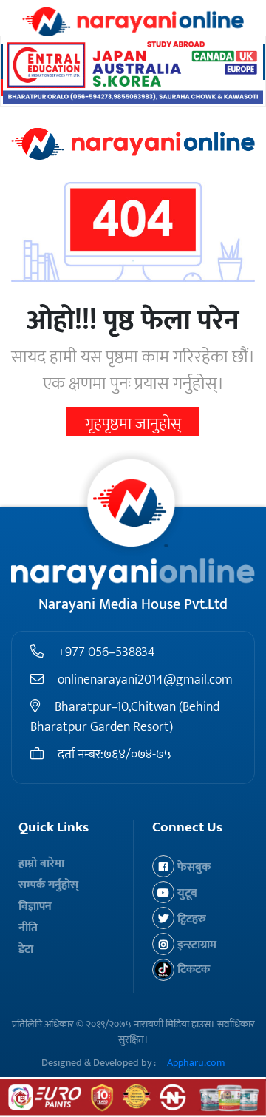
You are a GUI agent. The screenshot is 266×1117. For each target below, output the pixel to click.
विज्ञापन (35, 907)
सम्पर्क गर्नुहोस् (48, 885)
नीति (28, 928)
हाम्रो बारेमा (41, 864)
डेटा (25, 949)
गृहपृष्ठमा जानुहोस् (133, 424)
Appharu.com (196, 1062)
